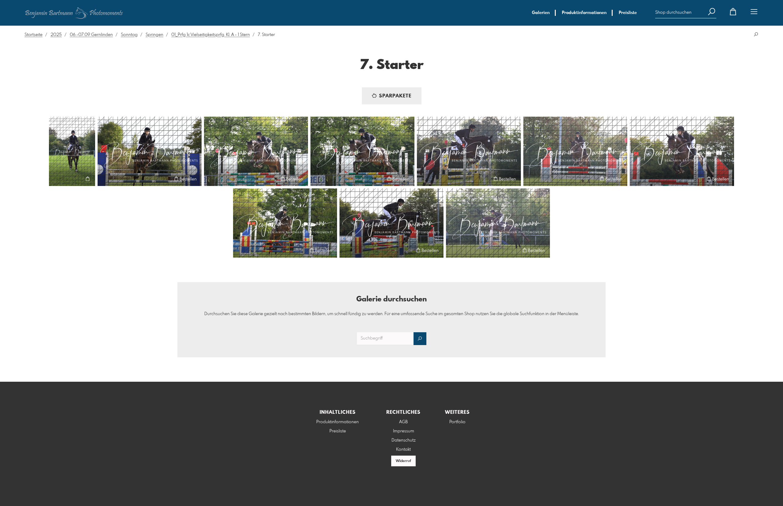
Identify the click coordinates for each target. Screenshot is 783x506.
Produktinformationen (584, 13)
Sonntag (129, 35)
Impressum (403, 431)
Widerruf (403, 461)
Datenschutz (404, 440)
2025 (56, 35)
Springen (154, 35)
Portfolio (457, 422)
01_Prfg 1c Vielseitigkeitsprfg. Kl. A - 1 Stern (210, 35)
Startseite (33, 35)
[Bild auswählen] (56, 179)
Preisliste (628, 13)
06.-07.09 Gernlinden (91, 35)
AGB (403, 422)
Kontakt (403, 449)
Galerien (541, 13)
